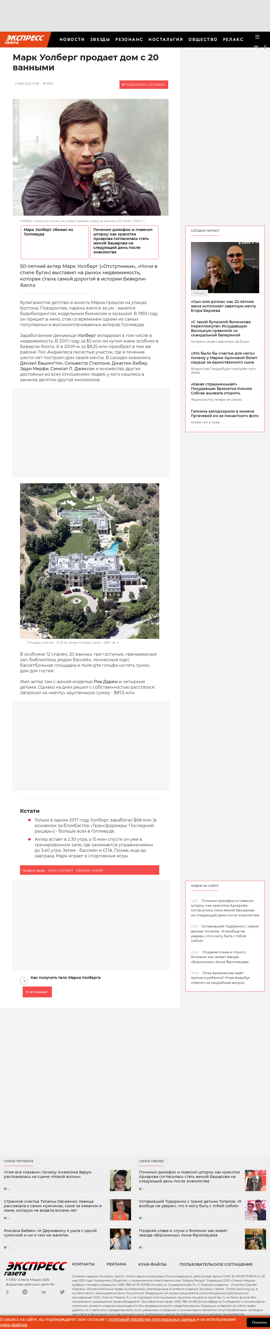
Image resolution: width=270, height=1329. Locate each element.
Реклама (116, 1264)
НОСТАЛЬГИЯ (165, 39)
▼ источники (36, 992)
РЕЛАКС (233, 39)
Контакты (83, 1264)
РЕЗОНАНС (129, 39)
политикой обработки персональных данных (152, 1319)
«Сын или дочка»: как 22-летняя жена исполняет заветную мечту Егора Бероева (223, 306)
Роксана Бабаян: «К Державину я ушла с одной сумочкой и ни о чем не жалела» (50, 1233)
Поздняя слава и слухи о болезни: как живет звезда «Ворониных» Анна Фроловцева (183, 1233)
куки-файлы (152, 1264)
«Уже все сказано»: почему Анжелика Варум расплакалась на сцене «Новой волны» (47, 1174)
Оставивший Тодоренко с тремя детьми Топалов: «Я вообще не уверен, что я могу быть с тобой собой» (190, 1203)
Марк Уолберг (61, 870)
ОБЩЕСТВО (203, 39)
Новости (72, 39)
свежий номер (89, 870)
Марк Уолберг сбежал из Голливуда (48, 232)
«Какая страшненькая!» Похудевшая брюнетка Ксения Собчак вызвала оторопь (221, 388)
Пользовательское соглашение (216, 1264)
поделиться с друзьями (145, 84)
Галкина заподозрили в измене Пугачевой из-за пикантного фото (225, 413)
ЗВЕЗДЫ (100, 39)
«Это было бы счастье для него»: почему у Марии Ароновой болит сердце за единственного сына (224, 357)
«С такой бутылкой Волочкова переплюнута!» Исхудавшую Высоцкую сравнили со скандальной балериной (220, 328)
